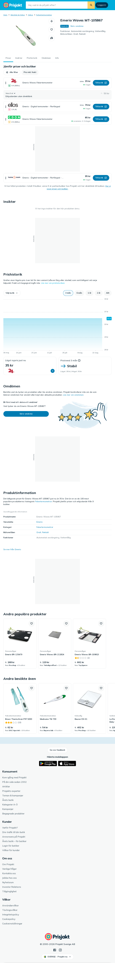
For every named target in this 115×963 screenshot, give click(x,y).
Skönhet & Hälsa (18, 15)
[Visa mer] (6, 83)
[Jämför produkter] (52, 38)
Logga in (102, 5)
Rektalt (45, 532)
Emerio (39, 522)
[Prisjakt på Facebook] (54, 949)
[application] (57, 326)
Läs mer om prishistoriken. (53, 283)
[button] (52, 21)
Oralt (38, 532)
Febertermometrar (44, 15)
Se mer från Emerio (12, 549)
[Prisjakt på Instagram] (60, 949)
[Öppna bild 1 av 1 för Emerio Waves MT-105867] (26, 35)
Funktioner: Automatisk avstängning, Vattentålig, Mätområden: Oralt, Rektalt (83, 32)
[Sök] (91, 5)
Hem (5, 15)
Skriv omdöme (77, 26)
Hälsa (30, 15)
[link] (19, 644)
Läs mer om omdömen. (73, 395)
